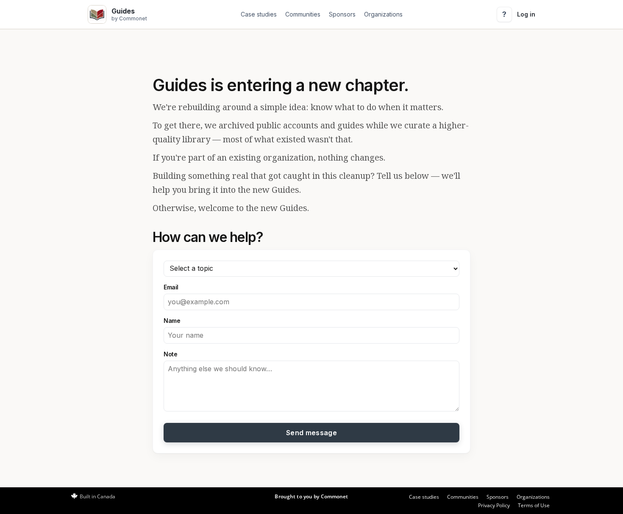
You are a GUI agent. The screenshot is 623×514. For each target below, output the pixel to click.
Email (171, 287)
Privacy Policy (494, 505)
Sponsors (342, 14)
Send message (311, 432)
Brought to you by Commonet (311, 496)
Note (170, 354)
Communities (302, 14)
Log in (526, 14)
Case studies (259, 14)
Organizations (383, 14)
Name (172, 320)
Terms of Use (534, 505)
